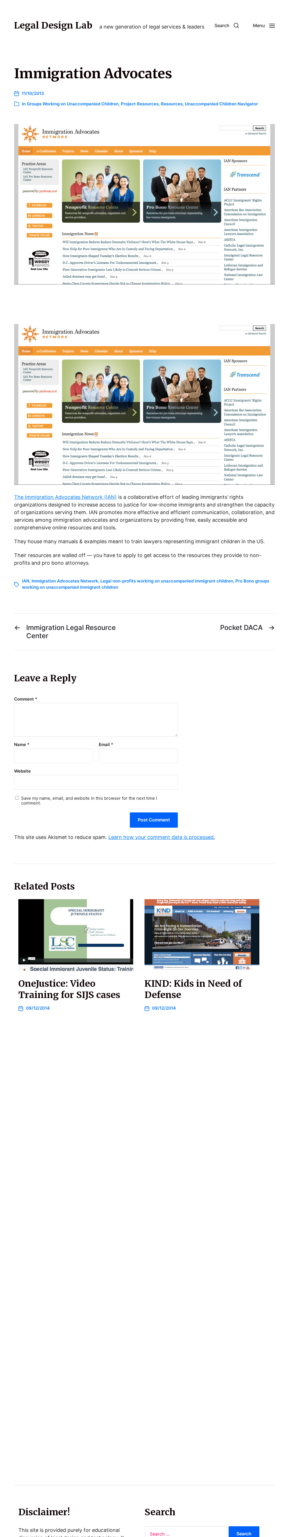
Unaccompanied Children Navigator (221, 103)
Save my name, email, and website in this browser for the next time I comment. (89, 800)
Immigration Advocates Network (65, 581)
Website (22, 770)
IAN (25, 581)
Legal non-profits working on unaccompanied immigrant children (166, 581)
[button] (226, 25)
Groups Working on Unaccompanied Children (73, 103)
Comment (25, 699)
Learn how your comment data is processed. (161, 837)
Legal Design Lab (53, 25)
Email (106, 744)
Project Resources (140, 103)
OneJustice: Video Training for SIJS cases (69, 989)
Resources (172, 103)
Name (21, 744)
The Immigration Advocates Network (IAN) (65, 497)
